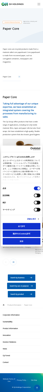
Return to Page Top (37, 388)
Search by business (17, 278)
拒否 (21, 241)
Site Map (34, 380)
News (5, 349)
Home (3, 305)
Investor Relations (9, 342)
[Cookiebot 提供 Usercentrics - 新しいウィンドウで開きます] (30, 148)
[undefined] (13, 262)
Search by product (17, 294)
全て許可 (21, 226)
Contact (6, 362)
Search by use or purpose (19, 286)
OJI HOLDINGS (12, 4)
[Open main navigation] (39, 4)
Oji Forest (6, 355)
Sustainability (7, 322)
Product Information (14, 305)
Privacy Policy (21, 380)
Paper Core (7, 77)
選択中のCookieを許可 (21, 234)
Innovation (7, 335)
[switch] (37, 195)
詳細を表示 (31, 219)
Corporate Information (11, 315)
